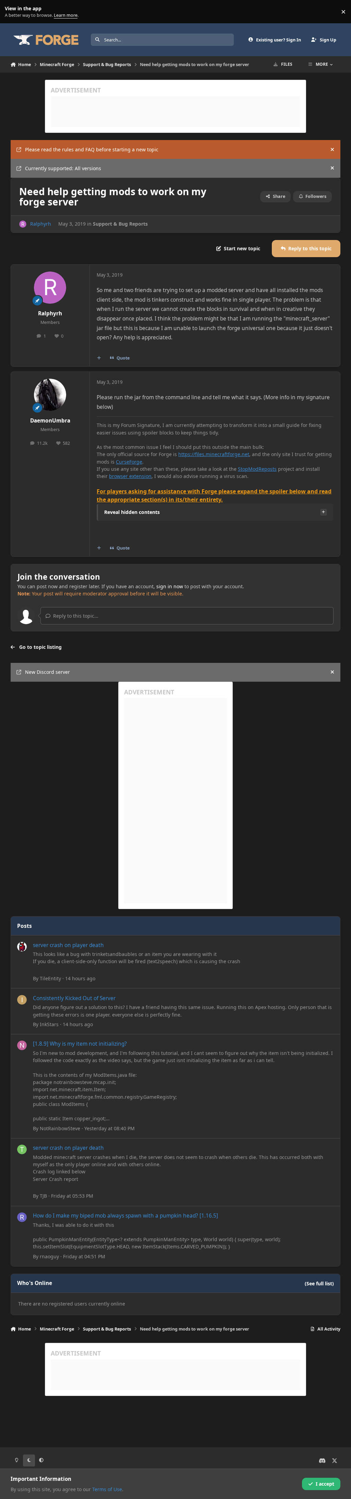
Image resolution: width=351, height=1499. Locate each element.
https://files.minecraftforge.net (213, 454)
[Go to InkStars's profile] (22, 1000)
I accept (325, 1484)
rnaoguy (49, 1256)
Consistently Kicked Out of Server (74, 998)
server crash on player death (68, 945)
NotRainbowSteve (60, 1128)
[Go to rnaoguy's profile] (22, 1217)
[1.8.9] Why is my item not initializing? (80, 1043)
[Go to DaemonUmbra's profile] (50, 395)
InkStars (49, 1024)
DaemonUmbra (50, 420)
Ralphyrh (40, 224)
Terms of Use (107, 1489)
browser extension (130, 476)
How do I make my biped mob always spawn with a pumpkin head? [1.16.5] (125, 1215)
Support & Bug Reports (120, 224)
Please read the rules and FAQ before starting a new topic (91, 149)
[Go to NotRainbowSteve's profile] (22, 1045)
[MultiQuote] (98, 357)
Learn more (13, 12)
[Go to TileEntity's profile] (22, 947)
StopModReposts (257, 469)
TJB (43, 1196)
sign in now (169, 586)
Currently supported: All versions (63, 168)
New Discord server (47, 672)
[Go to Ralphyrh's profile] (22, 224)
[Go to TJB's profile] (22, 1149)
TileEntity (50, 978)
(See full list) (319, 1283)
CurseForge (129, 461)
